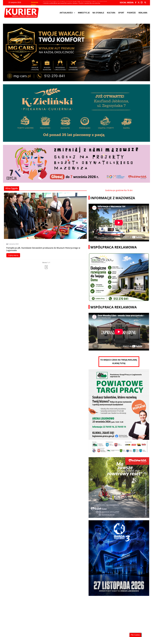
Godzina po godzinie (114, 190)
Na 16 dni (128, 190)
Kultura (111, 13)
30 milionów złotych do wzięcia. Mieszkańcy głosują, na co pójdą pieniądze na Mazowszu (75, 2)
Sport (121, 13)
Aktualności (66, 13)
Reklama (143, 13)
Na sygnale (98, 13)
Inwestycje (84, 13)
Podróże (131, 13)
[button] (67, 13)
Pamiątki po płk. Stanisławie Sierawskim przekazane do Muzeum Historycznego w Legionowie (43, 249)
